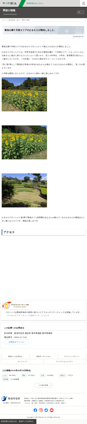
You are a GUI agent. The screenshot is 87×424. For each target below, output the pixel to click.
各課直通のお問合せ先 (9, 421)
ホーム (4, 20)
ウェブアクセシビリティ (64, 361)
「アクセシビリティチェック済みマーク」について (27, 315)
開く (79, 12)
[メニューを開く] (83, 3)
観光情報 (12, 20)
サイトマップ (22, 361)
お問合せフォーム (16, 342)
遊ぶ (18, 20)
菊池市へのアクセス (43, 356)
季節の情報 (26, 20)
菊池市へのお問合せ (15, 356)
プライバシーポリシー (72, 356)
